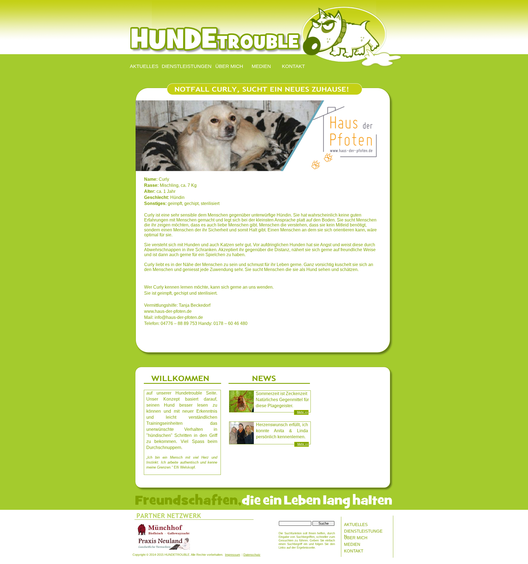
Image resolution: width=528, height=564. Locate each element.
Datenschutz (251, 554)
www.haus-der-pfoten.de (168, 311)
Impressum (232, 554)
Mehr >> (302, 444)
